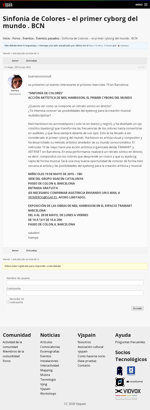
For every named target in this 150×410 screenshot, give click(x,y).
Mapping (46, 370)
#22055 (142, 67)
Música (45, 375)
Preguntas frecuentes (130, 342)
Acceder (137, 308)
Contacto (84, 365)
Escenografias (49, 351)
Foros (16, 38)
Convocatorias (50, 347)
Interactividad (49, 365)
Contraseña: (14, 288)
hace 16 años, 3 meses (100, 45)
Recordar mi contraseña (17, 300)
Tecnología (48, 380)
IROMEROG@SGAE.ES (42, 197)
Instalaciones (49, 361)
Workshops (48, 394)
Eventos (28, 38)
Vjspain (45, 389)
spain (7, 4)
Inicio (6, 38)
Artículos (46, 342)
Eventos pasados (47, 38)
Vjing (43, 384)
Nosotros (84, 342)
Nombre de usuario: (18, 278)
